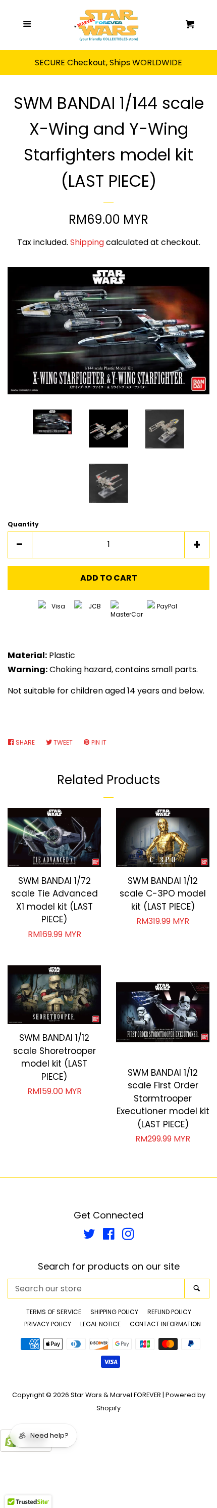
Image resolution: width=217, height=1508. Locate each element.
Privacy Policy (47, 1324)
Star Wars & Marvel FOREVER (116, 1395)
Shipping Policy (114, 1312)
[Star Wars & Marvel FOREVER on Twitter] (89, 1236)
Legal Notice (100, 1324)
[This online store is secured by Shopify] (25, 1449)
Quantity (23, 524)
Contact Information (165, 1324)
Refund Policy (169, 1312)
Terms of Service (53, 1312)
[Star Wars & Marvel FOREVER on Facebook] (108, 1236)
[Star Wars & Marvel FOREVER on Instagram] (128, 1236)
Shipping (87, 242)
